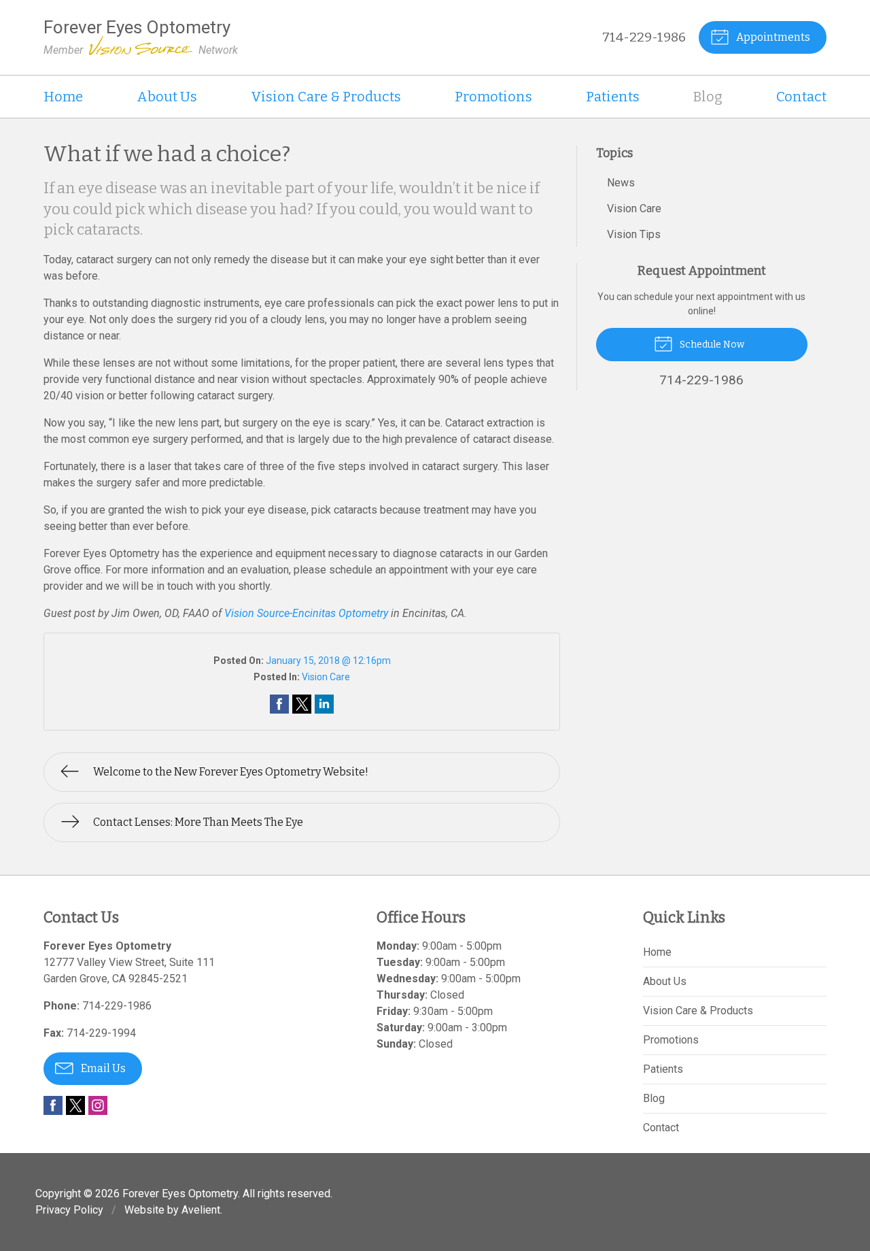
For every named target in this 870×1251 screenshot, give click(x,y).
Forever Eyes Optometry (180, 1193)
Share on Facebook (279, 704)
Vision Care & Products (326, 96)
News (621, 182)
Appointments (772, 37)
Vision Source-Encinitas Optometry (306, 613)
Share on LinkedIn (324, 704)
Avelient (200, 1209)
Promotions (493, 96)
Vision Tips (634, 234)
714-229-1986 (644, 37)
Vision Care (326, 676)
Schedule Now (711, 344)
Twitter (75, 1105)
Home (63, 96)
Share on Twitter (301, 704)
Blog (708, 96)
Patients (613, 96)
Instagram (97, 1105)
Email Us (102, 1068)
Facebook (53, 1105)
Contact (801, 96)
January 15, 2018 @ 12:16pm (328, 660)
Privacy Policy (69, 1209)
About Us (167, 96)
